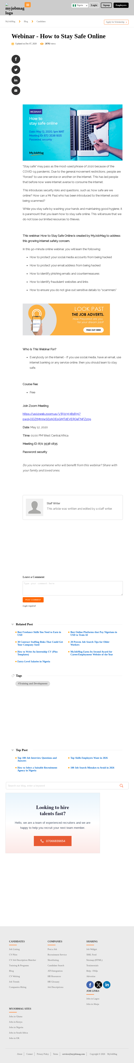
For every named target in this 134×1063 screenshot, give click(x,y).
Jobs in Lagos (92, 998)
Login (94, 5)
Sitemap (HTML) (94, 960)
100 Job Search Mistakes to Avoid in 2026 (92, 767)
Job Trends (14, 981)
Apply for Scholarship (115, 22)
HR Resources (54, 976)
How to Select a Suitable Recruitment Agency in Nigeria (37, 769)
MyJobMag (10, 21)
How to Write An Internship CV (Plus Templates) (37, 653)
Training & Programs (19, 965)
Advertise (90, 976)
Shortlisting (53, 960)
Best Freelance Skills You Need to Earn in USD (39, 633)
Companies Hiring (17, 987)
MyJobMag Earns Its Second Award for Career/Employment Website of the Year (91, 653)
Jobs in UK (14, 1038)
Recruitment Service (57, 954)
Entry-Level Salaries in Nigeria (33, 661)
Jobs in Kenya (15, 1022)
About (19, 1054)
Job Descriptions (55, 987)
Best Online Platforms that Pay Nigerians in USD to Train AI (93, 633)
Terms (55, 1054)
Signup (106, 5)
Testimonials (92, 965)
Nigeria (80, 5)
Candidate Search (56, 965)
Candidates (41, 21)
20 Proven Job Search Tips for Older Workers (89, 643)
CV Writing (14, 976)
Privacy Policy (43, 1054)
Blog (26, 21)
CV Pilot (13, 954)
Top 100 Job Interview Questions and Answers (37, 759)
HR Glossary (53, 981)
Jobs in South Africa (18, 1032)
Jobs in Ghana (15, 1016)
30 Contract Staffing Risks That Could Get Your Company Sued (40, 643)
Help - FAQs (92, 971)
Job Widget (91, 949)
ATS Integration (55, 971)
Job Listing (14, 949)
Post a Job (52, 949)
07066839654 (55, 841)
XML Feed (91, 954)
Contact (29, 1054)
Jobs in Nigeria (16, 1027)
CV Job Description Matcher (22, 960)
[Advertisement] (72, 76)
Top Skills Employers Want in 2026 (89, 758)
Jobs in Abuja (92, 1004)
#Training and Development (32, 683)
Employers (121, 5)
